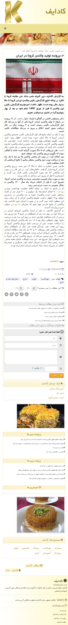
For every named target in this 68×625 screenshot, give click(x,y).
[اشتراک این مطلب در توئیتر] (16, 294)
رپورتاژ (57, 552)
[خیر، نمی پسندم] (20, 288)
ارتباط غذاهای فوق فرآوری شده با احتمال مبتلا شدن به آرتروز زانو (42, 439)
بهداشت (60, 191)
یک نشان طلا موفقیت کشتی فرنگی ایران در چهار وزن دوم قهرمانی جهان (41, 470)
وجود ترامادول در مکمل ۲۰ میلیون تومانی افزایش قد (46, 308)
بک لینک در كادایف (59, 614)
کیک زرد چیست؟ (58, 447)
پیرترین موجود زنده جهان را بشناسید (52, 465)
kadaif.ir (54, 261)
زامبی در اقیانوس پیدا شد (55, 451)
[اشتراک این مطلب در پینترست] (11, 294)
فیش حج (60, 393)
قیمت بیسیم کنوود (56, 397)
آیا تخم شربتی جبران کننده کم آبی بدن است (49, 320)
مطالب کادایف (33, 565)
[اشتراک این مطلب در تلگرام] (27, 294)
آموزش (47, 552)
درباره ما (63, 610)
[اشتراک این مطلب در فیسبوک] (21, 294)
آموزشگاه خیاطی (56, 389)
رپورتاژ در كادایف (60, 618)
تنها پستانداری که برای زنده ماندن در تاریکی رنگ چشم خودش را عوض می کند (38, 443)
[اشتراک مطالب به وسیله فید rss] (6, 294)
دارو (13, 204)
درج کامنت (55, 375)
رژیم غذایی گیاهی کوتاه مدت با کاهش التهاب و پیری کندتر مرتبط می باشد (40, 474)
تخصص (25, 547)
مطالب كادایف (61, 622)
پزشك (36, 547)
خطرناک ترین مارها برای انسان (53, 312)
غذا (19, 204)
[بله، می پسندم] (34, 288)
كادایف (56, 11)
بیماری (57, 547)
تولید (34, 279)
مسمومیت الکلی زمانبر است (54, 316)
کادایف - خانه (12, 570)
